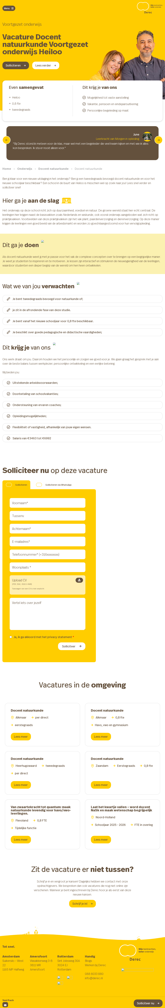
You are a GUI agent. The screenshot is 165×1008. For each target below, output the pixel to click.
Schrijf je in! (79, 903)
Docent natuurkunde (53, 169)
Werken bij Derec (95, 965)
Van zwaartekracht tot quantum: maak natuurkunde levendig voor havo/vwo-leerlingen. (41, 810)
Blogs (88, 961)
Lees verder (43, 65)
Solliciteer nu (145, 1003)
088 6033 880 (94, 974)
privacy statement (59, 637)
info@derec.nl (94, 978)
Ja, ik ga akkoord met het (44, 637)
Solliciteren (13, 65)
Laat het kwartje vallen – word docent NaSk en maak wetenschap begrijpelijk (121, 808)
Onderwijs (24, 169)
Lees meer (21, 736)
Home (6, 169)
